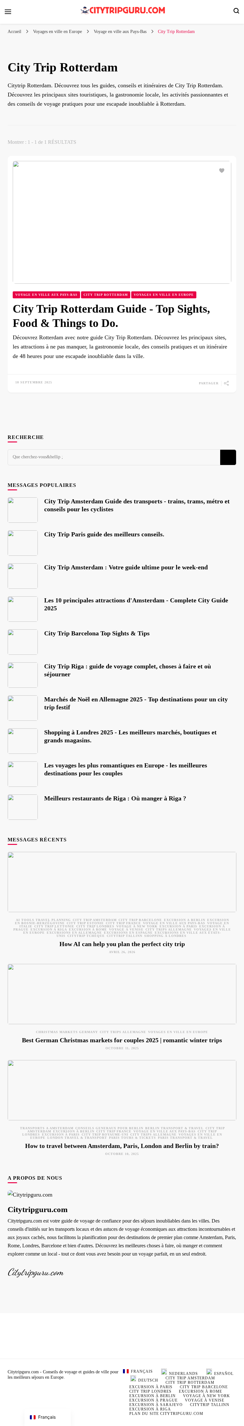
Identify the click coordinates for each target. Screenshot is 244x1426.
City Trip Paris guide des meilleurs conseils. (104, 534)
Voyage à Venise (126, 929)
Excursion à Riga (48, 929)
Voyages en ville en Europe (164, 294)
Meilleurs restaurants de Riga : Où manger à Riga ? (115, 798)
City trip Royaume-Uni (105, 1134)
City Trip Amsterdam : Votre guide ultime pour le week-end (126, 567)
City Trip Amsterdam (95, 920)
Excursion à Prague (153, 1400)
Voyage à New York (137, 926)
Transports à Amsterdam (46, 1128)
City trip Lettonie (54, 926)
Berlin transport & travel (174, 1128)
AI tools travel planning (43, 920)
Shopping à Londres (165, 936)
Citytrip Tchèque (86, 936)
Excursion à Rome (88, 929)
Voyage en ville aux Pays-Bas (46, 294)
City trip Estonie (85, 923)
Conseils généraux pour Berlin (109, 1128)
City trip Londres (95, 926)
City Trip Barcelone (140, 920)
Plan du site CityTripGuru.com (166, 1413)
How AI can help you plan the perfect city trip (122, 943)
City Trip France (123, 923)
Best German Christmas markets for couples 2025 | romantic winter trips (122, 1040)
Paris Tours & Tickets (132, 1137)
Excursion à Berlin (184, 920)
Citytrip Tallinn (124, 936)
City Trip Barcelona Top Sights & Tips (97, 633)
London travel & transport (77, 1137)
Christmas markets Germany (67, 1032)
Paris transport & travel (185, 1137)
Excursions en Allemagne (74, 932)
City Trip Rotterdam (106, 294)
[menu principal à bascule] (8, 12)
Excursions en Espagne (128, 932)
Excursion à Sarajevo (156, 1405)
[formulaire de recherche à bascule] (236, 12)
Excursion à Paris (178, 926)
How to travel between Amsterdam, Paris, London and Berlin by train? (122, 1145)
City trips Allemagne (169, 929)
